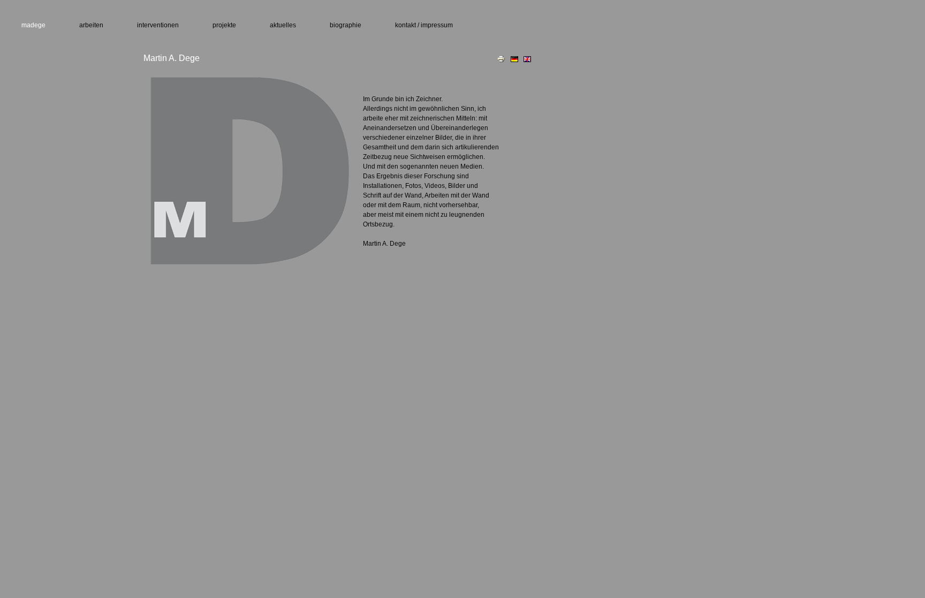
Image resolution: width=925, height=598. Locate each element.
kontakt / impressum (424, 25)
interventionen (158, 25)
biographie (345, 25)
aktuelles (283, 25)
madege (33, 25)
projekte (224, 25)
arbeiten (91, 25)
